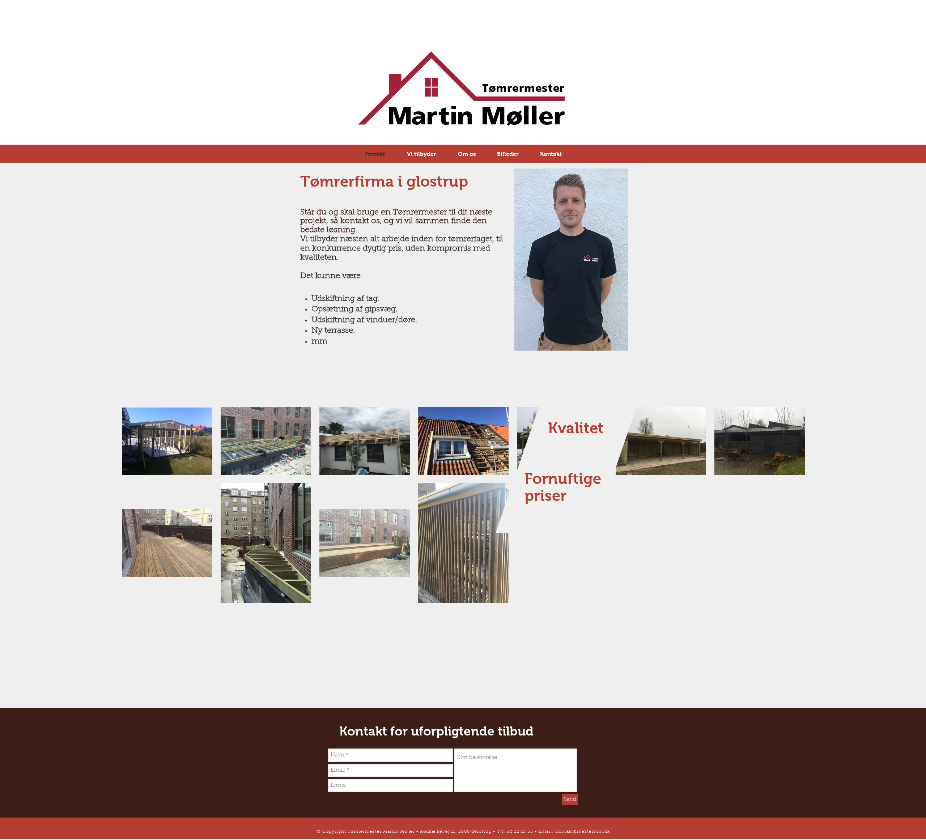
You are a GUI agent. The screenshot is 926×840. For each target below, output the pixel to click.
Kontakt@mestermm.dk (582, 832)
